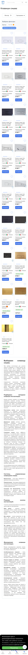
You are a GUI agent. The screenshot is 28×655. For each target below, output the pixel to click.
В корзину (5, 64)
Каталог (26, 2)
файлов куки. (18, 644)
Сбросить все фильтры (9, 28)
